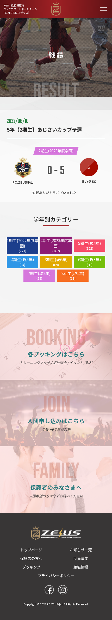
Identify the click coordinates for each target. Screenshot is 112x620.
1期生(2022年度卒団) (22, 245)
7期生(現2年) (39, 276)
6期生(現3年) (89, 262)
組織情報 (80, 567)
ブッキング (31, 567)
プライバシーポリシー (56, 575)
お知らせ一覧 (81, 549)
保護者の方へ (31, 558)
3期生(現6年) (56, 262)
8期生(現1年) (72, 276)
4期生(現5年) (22, 262)
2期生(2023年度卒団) (56, 245)
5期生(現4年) (89, 246)
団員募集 (80, 558)
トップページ (31, 549)
